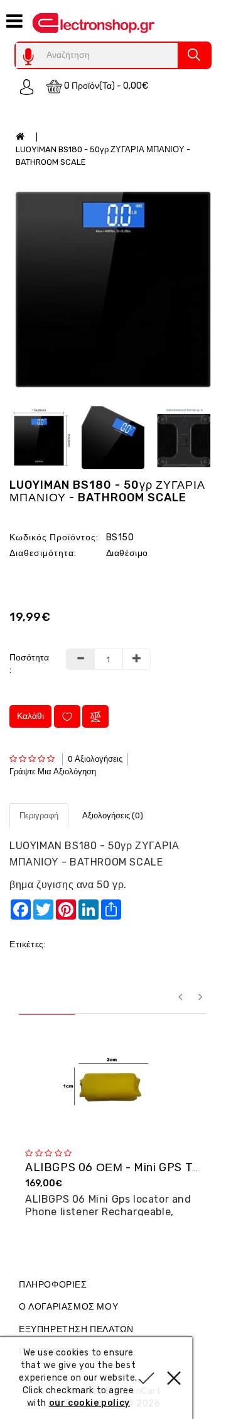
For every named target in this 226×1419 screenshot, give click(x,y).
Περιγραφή (38, 815)
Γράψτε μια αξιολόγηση (52, 771)
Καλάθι (30, 716)
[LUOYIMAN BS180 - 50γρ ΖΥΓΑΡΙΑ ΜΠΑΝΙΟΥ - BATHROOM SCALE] (113, 290)
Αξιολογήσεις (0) (112, 815)
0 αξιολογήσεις (95, 759)
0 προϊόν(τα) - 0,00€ (105, 86)
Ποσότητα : (28, 664)
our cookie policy (89, 1403)
